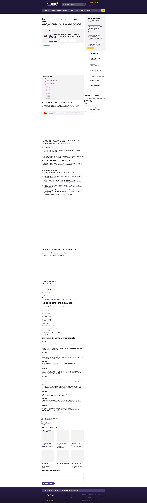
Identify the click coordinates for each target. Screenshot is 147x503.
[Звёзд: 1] (43, 422)
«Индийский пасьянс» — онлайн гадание (93, 29)
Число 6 (48, 93)
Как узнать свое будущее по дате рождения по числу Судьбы (77, 465)
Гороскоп (46, 10)
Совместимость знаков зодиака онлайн (95, 59)
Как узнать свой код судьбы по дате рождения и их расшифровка (62, 445)
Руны (77, 10)
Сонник (65, 10)
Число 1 (48, 86)
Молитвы (89, 10)
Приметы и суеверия (94, 80)
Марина (54, 325)
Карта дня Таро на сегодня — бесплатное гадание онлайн (94, 45)
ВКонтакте (69, 497)
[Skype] (50, 419)
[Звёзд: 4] (55, 422)
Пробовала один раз (90, 103)
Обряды (71, 10)
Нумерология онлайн (95, 85)
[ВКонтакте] (42, 419)
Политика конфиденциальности (69, 490)
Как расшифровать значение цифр (51, 84)
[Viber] (47, 419)
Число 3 (48, 89)
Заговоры (92, 64)
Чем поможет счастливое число (51, 78)
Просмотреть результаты (95, 109)
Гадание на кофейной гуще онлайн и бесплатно (94, 36)
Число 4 (48, 90)
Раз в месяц (88, 102)
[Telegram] (51, 419)
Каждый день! (89, 100)
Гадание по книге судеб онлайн (95, 42)
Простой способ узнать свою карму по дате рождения (76, 445)
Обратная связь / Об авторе (51, 490)
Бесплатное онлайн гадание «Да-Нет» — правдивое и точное (94, 21)
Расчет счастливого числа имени (51, 83)
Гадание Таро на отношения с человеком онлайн (94, 32)
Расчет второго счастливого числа (51, 81)
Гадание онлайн (93, 2)
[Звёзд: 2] (47, 422)
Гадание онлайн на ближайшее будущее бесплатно (95, 39)
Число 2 (48, 87)
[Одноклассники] (43, 419)
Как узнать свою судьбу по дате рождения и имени (47, 445)
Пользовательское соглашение (49, 500)
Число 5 (48, 92)
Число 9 (48, 98)
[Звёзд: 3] (51, 422)
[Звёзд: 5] (59, 422)
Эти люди (44, 363)
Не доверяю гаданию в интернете (93, 104)
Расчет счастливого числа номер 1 (51, 80)
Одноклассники (71, 497)
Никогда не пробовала (91, 106)
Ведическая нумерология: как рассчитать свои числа (47, 465)
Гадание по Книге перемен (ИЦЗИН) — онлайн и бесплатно (95, 26)
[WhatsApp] (48, 419)
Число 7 (48, 95)
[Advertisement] (58, 127)
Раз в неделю (89, 101)
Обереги (96, 10)
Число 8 (48, 96)
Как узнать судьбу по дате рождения (63, 464)
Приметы (82, 10)
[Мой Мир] (45, 419)
